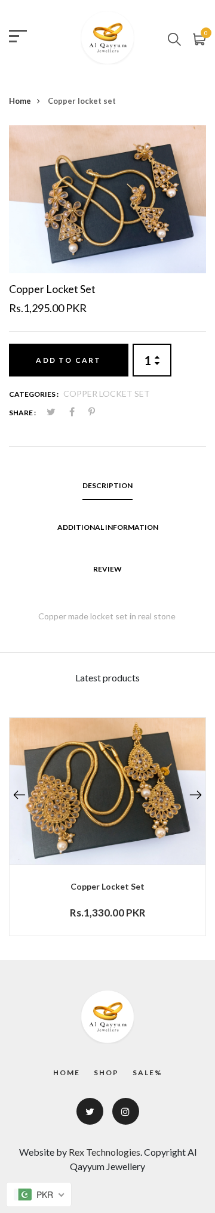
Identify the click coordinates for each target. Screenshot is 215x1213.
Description (107, 485)
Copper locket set (107, 886)
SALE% (147, 1072)
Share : (22, 412)
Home (20, 101)
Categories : (34, 394)
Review (107, 568)
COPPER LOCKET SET (106, 393)
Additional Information (107, 527)
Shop (106, 1072)
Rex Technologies (104, 1152)
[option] (107, 199)
